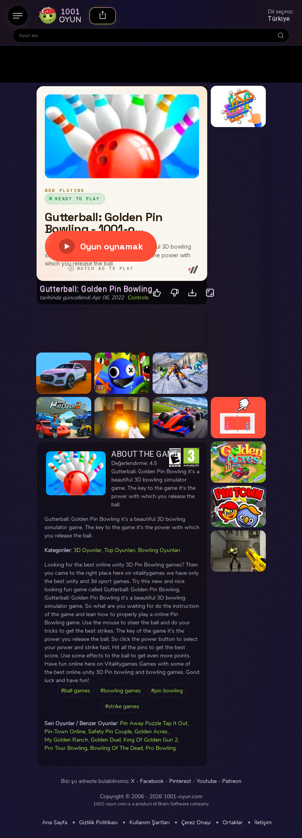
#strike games (122, 706)
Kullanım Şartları (149, 822)
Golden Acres (151, 731)
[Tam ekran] (210, 293)
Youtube (207, 781)
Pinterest (180, 781)
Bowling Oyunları (159, 550)
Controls (138, 297)
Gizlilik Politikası (98, 822)
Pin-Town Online (64, 731)
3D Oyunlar (87, 550)
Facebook (152, 781)
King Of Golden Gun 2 (150, 740)
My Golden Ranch (66, 740)
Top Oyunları (119, 550)
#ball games (75, 690)
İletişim (263, 822)
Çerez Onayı (196, 822)
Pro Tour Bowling (65, 748)
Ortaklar (233, 822)
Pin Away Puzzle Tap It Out (154, 723)
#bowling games (120, 690)
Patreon (231, 781)
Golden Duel (106, 740)
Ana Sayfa (54, 822)
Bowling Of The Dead (116, 748)
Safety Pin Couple (110, 731)
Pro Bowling (160, 748)
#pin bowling (167, 690)
